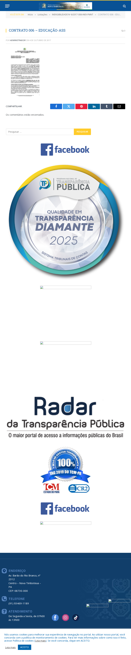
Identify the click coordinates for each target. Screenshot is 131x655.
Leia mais (40, 640)
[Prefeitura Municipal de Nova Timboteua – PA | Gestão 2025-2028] (65, 6)
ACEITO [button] (24, 647)
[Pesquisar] (124, 6)
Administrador (18, 40)
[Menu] (7, 6)
